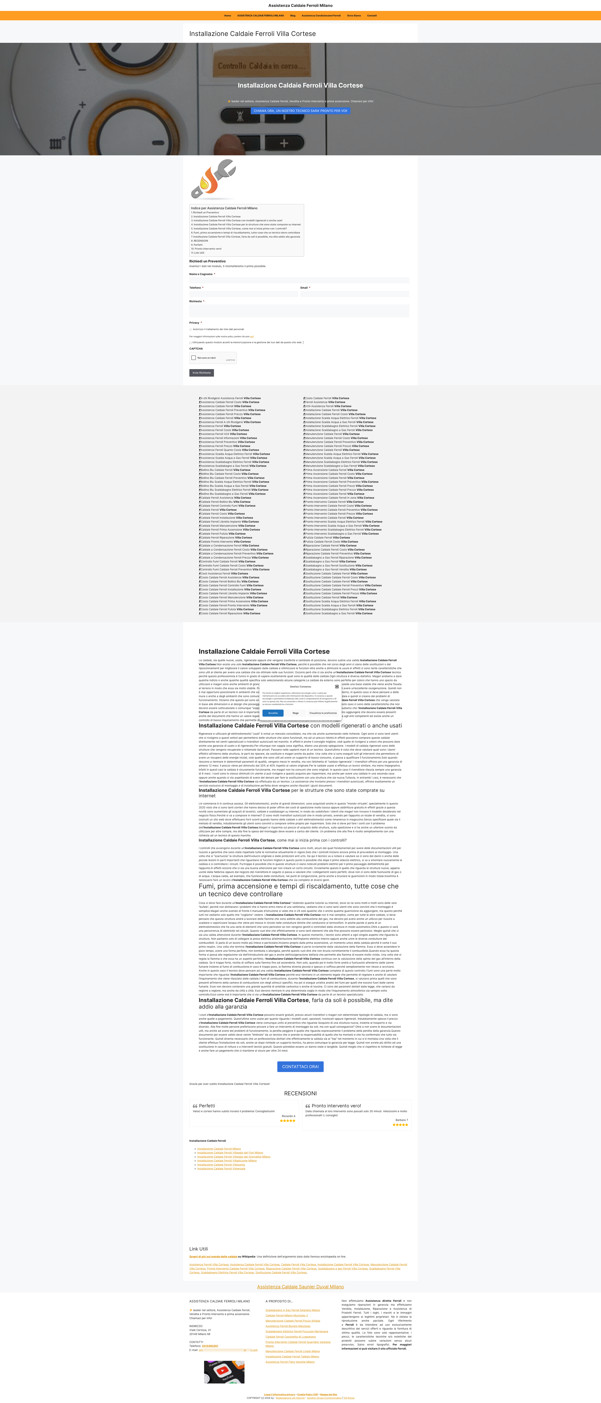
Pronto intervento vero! (208, 248)
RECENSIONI (201, 240)
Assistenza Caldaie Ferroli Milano (300, 5)
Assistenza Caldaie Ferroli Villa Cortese (255, 1264)
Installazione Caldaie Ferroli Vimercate (221, 1168)
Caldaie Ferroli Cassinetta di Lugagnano (291, 1336)
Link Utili (199, 252)
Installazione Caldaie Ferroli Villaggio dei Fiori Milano (230, 1152)
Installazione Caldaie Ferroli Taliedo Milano (292, 1356)
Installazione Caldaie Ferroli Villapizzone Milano (227, 1160)
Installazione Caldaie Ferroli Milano (219, 1148)
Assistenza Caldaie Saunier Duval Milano (300, 1286)
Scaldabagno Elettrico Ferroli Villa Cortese (227, 1272)
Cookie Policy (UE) (307, 1394)
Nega (296, 713)
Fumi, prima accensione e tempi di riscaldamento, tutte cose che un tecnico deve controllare (247, 232)
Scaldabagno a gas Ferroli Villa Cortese (343, 1268)
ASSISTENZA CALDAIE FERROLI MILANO (260, 15)
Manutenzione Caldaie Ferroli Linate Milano (293, 1351)
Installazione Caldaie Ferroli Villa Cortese (217, 216)
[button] (337, 686)
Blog (292, 15)
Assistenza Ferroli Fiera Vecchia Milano (290, 1361)
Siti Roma (349, 1397)
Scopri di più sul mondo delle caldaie (213, 1256)
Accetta (273, 713)
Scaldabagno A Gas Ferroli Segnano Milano (293, 1310)
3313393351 (210, 1346)
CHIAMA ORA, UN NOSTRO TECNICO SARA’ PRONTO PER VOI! (300, 111)
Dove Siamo (354, 15)
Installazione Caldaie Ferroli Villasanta (221, 1164)
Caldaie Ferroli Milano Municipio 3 (287, 1315)
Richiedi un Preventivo (206, 212)
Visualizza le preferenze (323, 713)
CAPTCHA (196, 348)
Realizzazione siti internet (290, 1397)
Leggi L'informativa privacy (279, 1394)
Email (305, 287)
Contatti (372, 15)
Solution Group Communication (324, 1397)
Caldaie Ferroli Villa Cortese (298, 1264)
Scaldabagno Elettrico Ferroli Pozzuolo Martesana (297, 1331)
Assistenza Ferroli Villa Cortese (209, 1264)
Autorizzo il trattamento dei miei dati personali (218, 329)
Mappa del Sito (328, 1394)
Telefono (196, 287)
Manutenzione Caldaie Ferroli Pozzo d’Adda (293, 1320)
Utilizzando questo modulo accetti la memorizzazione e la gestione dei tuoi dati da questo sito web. (248, 342)
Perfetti (198, 244)
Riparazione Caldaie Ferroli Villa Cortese (291, 1268)
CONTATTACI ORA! (300, 1066)
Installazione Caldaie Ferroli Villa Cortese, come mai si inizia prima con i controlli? (240, 228)
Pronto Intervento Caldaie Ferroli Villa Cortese (236, 1268)
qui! (252, 336)
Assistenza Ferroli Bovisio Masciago (288, 1326)
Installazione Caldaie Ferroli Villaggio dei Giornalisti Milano (233, 1156)
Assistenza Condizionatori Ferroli (321, 15)
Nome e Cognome (202, 274)
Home (227, 15)
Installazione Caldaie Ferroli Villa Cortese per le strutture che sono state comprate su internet (247, 224)
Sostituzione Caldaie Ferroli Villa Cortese (281, 1272)
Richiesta (197, 301)
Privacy (195, 322)
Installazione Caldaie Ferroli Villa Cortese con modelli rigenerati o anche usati (238, 220)
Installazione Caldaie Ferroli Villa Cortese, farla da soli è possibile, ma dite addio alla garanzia (246, 236)
